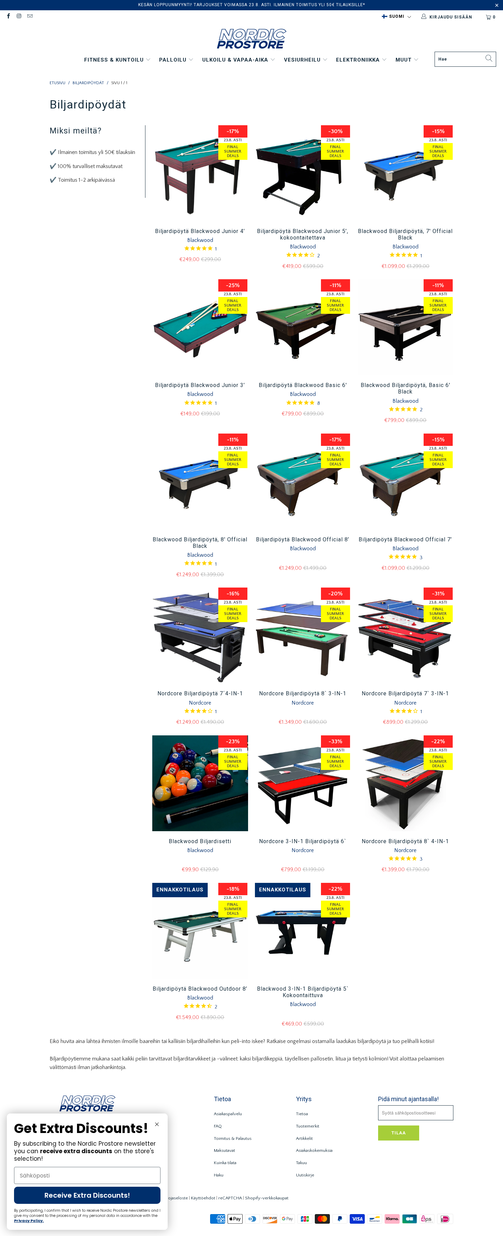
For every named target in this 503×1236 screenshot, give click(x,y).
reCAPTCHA (230, 1198)
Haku (218, 1175)
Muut (404, 60)
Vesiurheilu (303, 60)
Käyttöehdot (203, 1198)
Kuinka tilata (225, 1162)
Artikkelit (304, 1138)
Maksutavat (224, 1150)
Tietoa (302, 1113)
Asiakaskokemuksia (314, 1150)
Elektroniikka (359, 60)
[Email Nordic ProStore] (30, 17)
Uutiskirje (305, 1175)
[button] (396, 16)
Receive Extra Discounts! (87, 1195)
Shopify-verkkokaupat (266, 1198)
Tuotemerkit (307, 1126)
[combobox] (465, 59)
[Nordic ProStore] (252, 39)
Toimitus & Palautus (233, 1138)
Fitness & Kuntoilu (114, 60)
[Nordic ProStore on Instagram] (19, 17)
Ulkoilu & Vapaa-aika (236, 60)
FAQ (218, 1126)
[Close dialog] (157, 1124)
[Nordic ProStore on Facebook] (8, 17)
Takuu (301, 1162)
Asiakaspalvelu (228, 1113)
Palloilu (173, 60)
